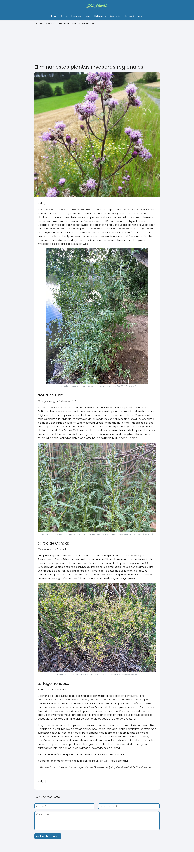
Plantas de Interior (133, 16)
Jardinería (115, 16)
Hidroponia (100, 16)
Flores (88, 16)
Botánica (76, 16)
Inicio (54, 16)
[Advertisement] (97, 43)
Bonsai (64, 16)
